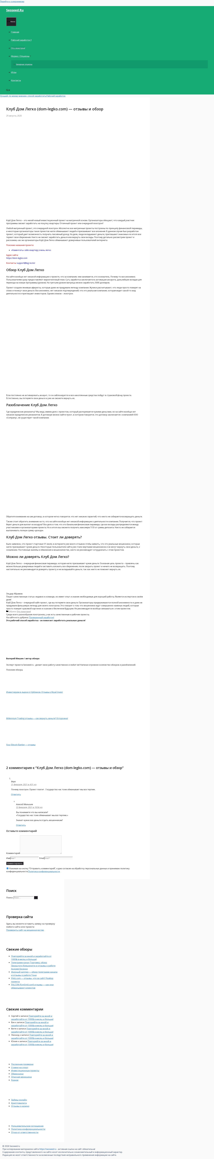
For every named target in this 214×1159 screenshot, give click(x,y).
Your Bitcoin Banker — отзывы (20, 744)
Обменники (17, 1073)
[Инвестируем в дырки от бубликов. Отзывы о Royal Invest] (19, 689)
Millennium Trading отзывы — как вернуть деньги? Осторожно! (37, 718)
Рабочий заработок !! (21, 40)
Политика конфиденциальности (44, 871)
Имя (8, 858)
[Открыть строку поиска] (8, 90)
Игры (13, 72)
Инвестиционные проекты (25, 1070)
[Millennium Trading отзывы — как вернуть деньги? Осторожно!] (19, 715)
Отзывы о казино (20, 1106)
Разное (14, 1080)
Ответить (16, 794)
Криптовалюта (19, 1103)
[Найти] (36, 897)
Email (41, 858)
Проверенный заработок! (41, 617)
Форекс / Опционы (20, 56)
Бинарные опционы (24, 64)
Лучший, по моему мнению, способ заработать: (23, 96)
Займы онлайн (19, 1099)
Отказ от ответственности (24, 1132)
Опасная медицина (21, 1076)
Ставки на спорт (19, 1067)
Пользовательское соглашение (27, 1126)
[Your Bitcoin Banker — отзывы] (19, 741)
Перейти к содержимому (12, 1)
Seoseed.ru (15, 10)
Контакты (16, 80)
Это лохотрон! (18, 48)
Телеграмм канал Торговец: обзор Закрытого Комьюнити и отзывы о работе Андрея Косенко (33, 965)
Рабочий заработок (56, 96)
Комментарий (13, 853)
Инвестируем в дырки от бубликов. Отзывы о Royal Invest (34, 692)
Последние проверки (22, 1064)
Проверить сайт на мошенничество (25, 930)
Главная (15, 32)
